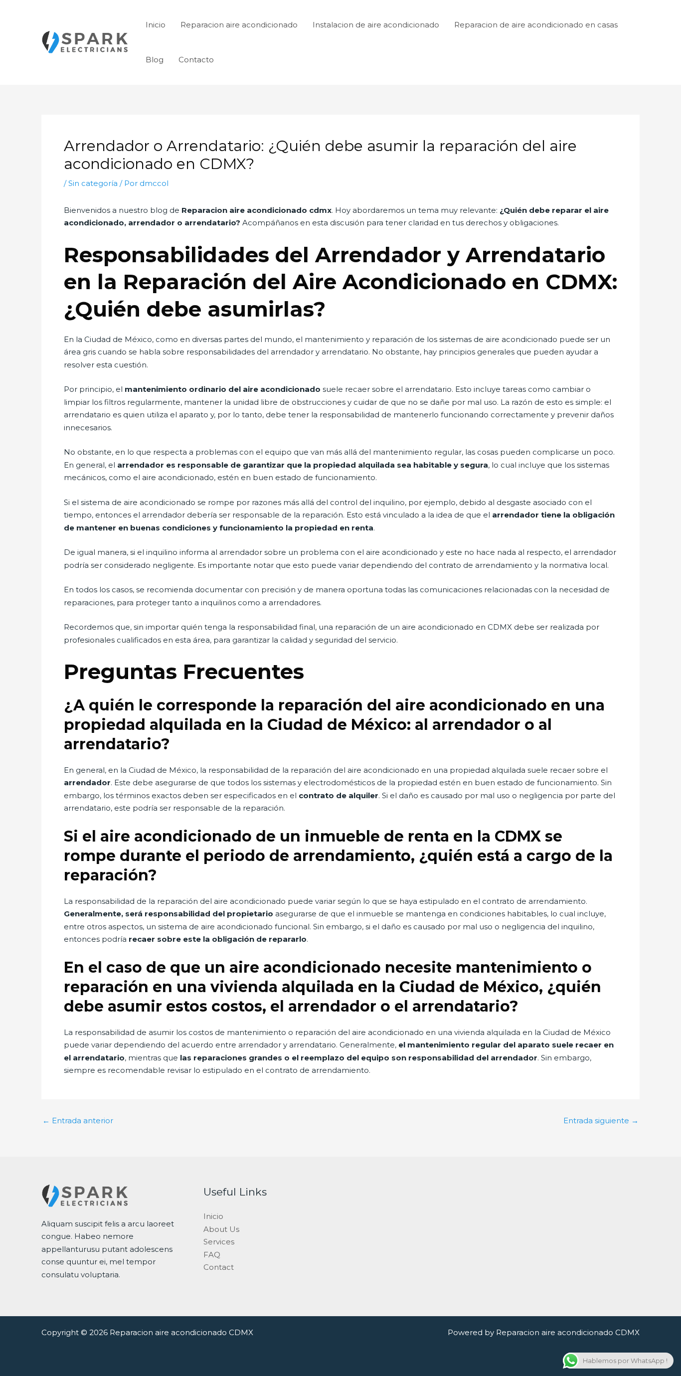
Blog (155, 59)
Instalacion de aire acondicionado (376, 24)
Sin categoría (93, 183)
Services (218, 1241)
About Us (221, 1229)
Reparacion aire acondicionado (239, 24)
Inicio (156, 24)
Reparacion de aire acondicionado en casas (536, 24)
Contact (218, 1267)
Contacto (196, 59)
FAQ (211, 1254)
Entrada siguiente (601, 1120)
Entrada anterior (77, 1120)
